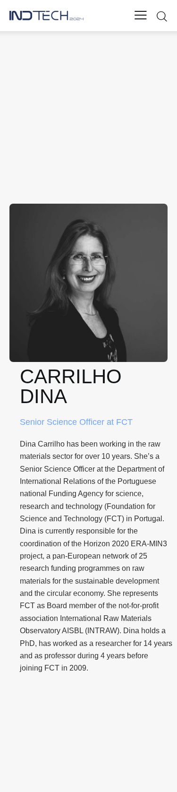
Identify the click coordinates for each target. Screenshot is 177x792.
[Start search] (162, 16)
